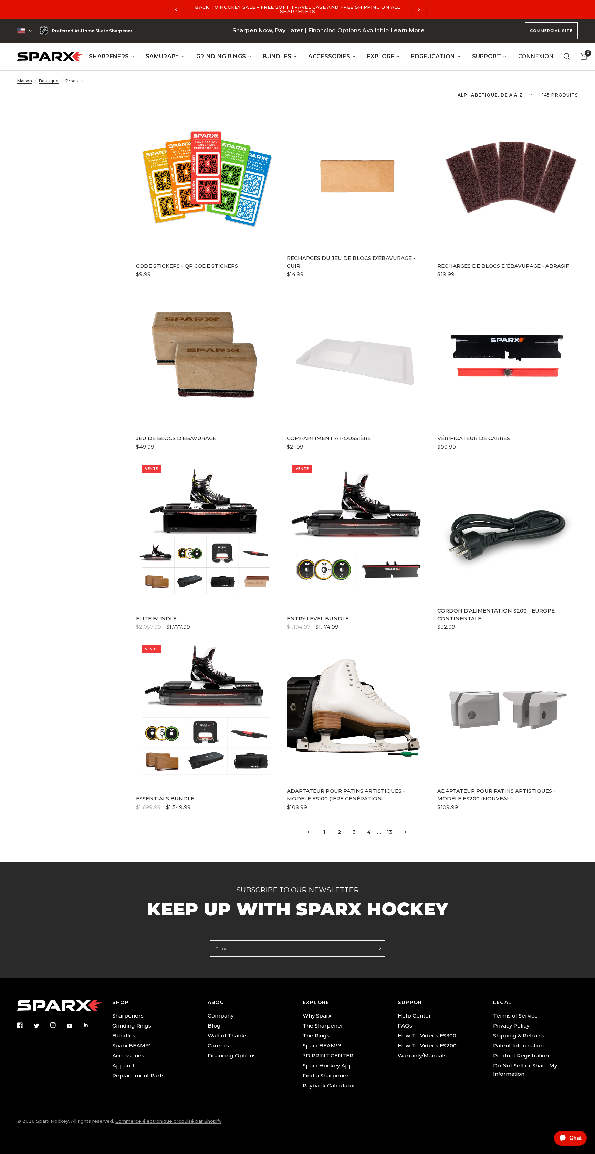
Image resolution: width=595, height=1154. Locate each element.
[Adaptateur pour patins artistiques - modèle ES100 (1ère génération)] (357, 710)
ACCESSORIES (329, 56)
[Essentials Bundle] (206, 710)
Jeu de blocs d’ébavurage (176, 438)
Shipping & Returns (518, 1035)
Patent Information (518, 1045)
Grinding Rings (131, 1025)
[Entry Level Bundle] (357, 530)
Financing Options (232, 1055)
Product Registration (521, 1055)
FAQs (405, 1025)
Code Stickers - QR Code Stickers (187, 266)
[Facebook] (24, 1025)
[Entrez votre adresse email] (378, 948)
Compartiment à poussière (329, 438)
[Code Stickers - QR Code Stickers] (206, 177)
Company (220, 1015)
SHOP (120, 1002)
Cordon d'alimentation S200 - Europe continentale (496, 614)
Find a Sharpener (326, 1075)
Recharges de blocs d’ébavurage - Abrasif (503, 266)
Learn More (407, 30)
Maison (24, 80)
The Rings (316, 1035)
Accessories (128, 1055)
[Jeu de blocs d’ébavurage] (206, 357)
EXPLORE (380, 56)
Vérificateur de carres (473, 438)
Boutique (49, 80)
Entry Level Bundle (318, 618)
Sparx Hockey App (328, 1065)
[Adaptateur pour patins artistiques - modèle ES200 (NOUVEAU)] (507, 710)
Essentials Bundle (165, 798)
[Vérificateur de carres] (507, 357)
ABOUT (218, 1002)
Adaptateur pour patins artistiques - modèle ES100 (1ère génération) (346, 795)
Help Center (414, 1015)
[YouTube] (74, 1026)
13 (389, 832)
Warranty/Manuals (422, 1055)
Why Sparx (317, 1015)
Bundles (123, 1035)
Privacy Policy (511, 1025)
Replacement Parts (138, 1075)
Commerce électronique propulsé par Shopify (168, 1121)
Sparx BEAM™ (131, 1045)
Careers (218, 1045)
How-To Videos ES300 (427, 1035)
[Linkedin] (90, 1025)
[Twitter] (41, 1025)
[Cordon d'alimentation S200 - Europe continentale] (507, 530)
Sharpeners (128, 1015)
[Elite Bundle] (206, 530)
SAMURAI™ (162, 56)
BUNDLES (277, 56)
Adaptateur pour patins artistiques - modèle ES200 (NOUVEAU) (496, 795)
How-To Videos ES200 (427, 1045)
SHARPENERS (109, 56)
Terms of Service (515, 1015)
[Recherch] (567, 56)
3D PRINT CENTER (328, 1055)
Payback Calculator (329, 1085)
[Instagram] (57, 1025)
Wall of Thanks (228, 1035)
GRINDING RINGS (221, 56)
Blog (214, 1025)
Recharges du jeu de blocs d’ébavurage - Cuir (351, 262)
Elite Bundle (156, 618)
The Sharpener (323, 1025)
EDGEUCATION (433, 56)
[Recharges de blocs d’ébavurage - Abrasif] (507, 177)
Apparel (123, 1065)
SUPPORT (486, 56)
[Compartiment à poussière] (357, 357)
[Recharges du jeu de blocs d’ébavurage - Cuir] (357, 177)
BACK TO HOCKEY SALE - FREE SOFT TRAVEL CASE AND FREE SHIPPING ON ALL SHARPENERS (297, 9)
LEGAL (502, 1002)
